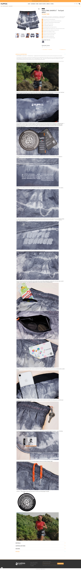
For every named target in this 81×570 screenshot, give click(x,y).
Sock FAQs (54, 565)
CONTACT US (63, 49)
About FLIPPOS (45, 565)
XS (42, 46)
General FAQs (58, 565)
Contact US (48, 565)
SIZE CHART (45, 49)
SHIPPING (50, 49)
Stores (52, 565)
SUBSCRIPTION (60, 563)
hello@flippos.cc (35, 563)
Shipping (62, 565)
